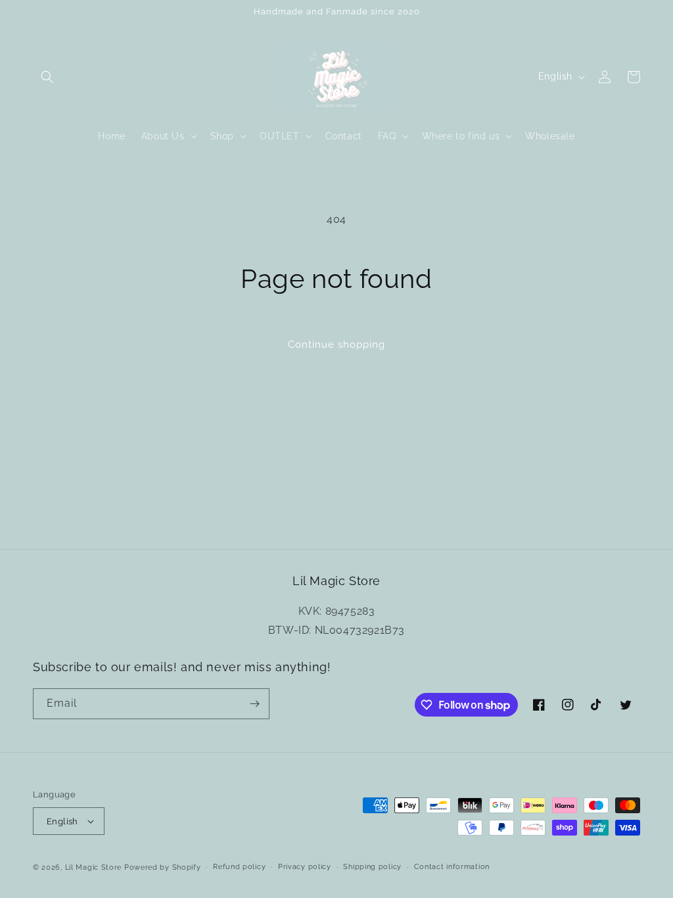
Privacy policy (304, 867)
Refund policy (239, 867)
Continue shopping (336, 344)
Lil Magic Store (93, 867)
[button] (47, 76)
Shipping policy (372, 867)
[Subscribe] (254, 703)
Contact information (452, 867)
